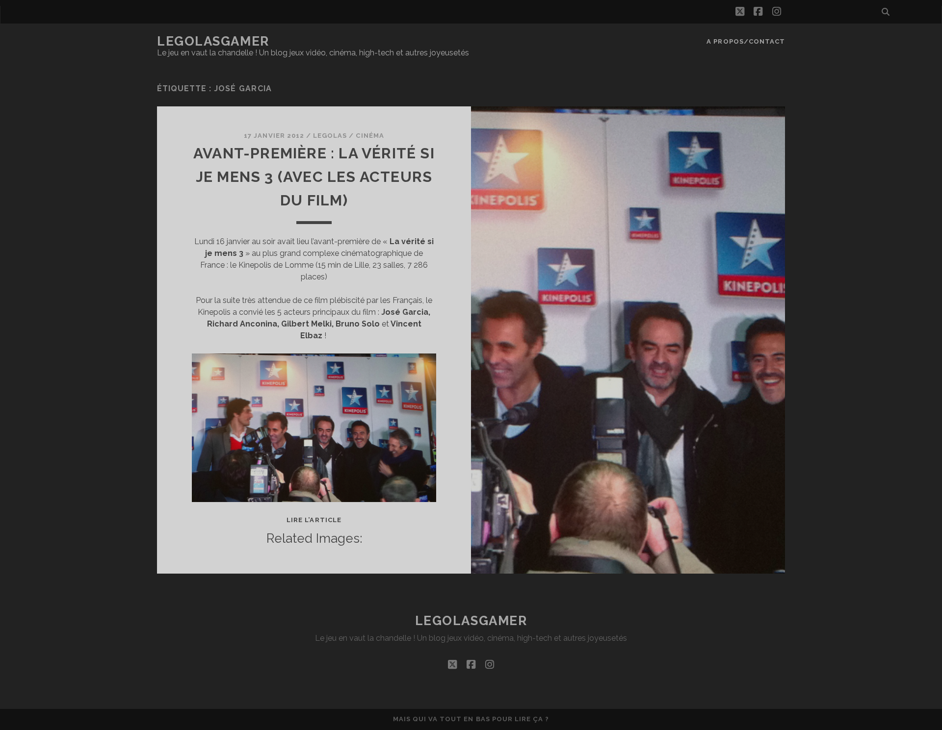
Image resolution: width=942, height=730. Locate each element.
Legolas (330, 135)
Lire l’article (314, 520)
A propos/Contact (745, 41)
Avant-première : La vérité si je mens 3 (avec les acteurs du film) (314, 177)
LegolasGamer (213, 41)
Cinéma (370, 135)
